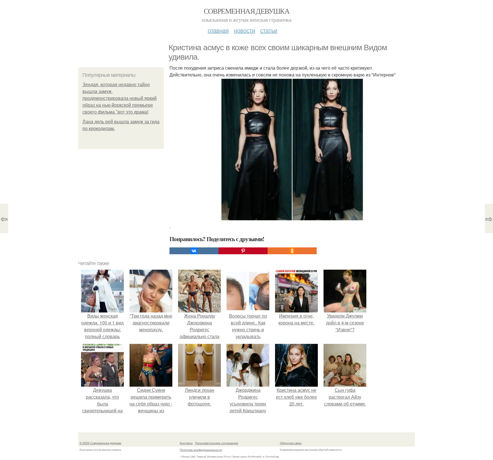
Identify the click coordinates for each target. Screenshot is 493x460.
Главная (218, 30)
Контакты (186, 443)
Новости (244, 30)
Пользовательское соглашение (216, 443)
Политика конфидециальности (201, 450)
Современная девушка (247, 11)
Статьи (268, 30)
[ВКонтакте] (194, 250)
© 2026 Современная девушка (100, 443)
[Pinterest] (243, 250)
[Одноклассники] (292, 250)
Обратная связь (291, 443)
